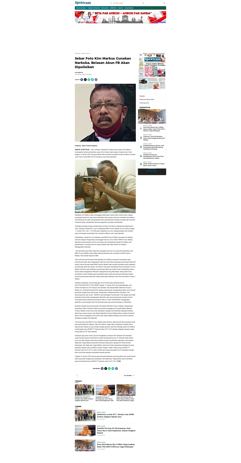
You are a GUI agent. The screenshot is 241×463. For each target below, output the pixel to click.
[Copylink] (96, 79)
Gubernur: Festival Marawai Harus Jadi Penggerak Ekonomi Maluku (154, 138)
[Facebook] (81, 79)
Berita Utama (86, 53)
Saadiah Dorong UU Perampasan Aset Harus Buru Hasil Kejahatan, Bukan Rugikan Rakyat (105, 399)
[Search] (143, 3)
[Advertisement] (120, 38)
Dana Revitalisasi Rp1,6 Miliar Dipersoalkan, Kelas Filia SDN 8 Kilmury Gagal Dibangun (125, 399)
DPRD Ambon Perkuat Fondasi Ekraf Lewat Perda (153, 164)
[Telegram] (92, 79)
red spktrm (79, 72)
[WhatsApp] (88, 79)
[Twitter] (85, 79)
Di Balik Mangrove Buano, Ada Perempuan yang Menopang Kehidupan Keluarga (153, 147)
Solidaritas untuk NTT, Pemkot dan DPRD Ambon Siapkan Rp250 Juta (84, 398)
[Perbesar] (105, 140)
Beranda (77, 53)
